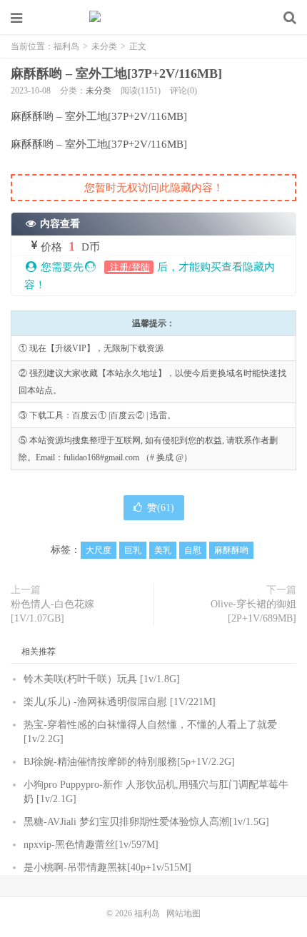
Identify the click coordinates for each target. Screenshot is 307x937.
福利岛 (153, 18)
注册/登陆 (129, 267)
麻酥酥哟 (231, 550)
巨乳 (132, 550)
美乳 (162, 550)
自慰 (192, 550)
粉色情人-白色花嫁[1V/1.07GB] (52, 611)
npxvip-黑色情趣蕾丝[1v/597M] (91, 844)
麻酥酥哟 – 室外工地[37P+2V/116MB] (116, 73)
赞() (160, 507)
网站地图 (183, 913)
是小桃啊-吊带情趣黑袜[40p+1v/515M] (107, 867)
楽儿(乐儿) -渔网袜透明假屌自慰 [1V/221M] (120, 702)
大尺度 (98, 550)
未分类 (104, 46)
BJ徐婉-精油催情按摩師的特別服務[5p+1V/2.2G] (129, 761)
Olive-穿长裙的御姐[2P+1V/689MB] (253, 611)
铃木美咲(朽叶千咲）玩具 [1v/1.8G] (102, 679)
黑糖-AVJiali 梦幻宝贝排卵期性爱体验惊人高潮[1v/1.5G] (146, 821)
